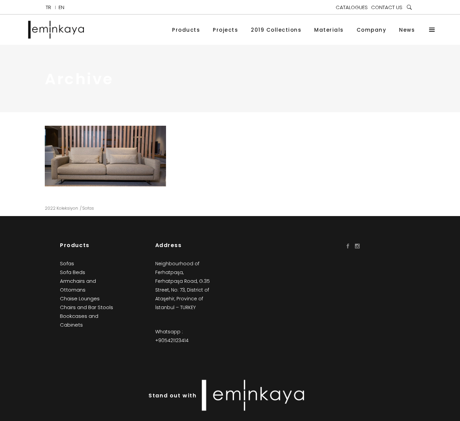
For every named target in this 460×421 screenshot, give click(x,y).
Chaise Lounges (80, 298)
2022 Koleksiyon (61, 208)
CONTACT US (386, 7)
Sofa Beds (72, 272)
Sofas (88, 208)
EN (61, 7)
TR (48, 7)
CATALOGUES (352, 7)
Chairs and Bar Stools (86, 307)
